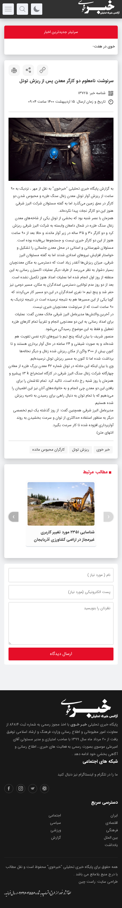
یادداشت (111, 845)
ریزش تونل (80, 450)
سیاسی (55, 823)
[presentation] (108, 517)
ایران (114, 815)
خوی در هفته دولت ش (97, 46)
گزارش (56, 838)
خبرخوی (60, 189)
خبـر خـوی (78, 724)
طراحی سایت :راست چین (98, 882)
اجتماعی (55, 815)
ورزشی (56, 830)
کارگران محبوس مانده (48, 450)
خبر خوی (103, 450)
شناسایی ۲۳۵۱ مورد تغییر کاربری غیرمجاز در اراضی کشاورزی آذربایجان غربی (64, 539)
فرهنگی (112, 830)
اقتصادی (112, 823)
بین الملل (111, 838)
